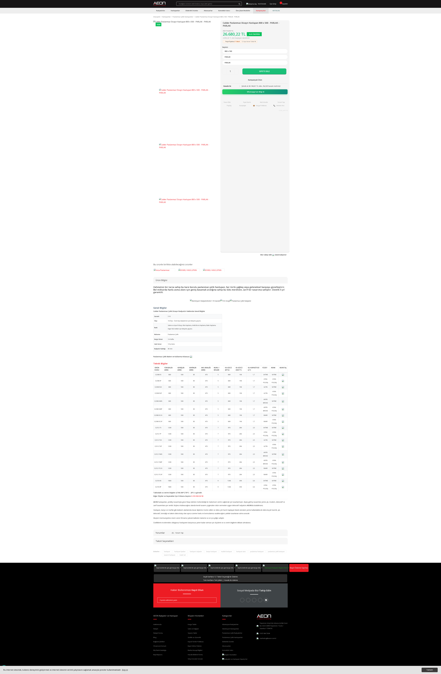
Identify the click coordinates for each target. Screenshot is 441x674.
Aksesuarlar (226, 646)
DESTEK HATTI (293, 568)
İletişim (155, 629)
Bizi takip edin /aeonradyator (273, 255)
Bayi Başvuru (157, 655)
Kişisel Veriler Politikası (196, 642)
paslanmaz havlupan (257, 552)
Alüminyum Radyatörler (230, 624)
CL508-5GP (158, 393)
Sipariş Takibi (192, 633)
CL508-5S (158, 375)
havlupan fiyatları (179, 552)
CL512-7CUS (158, 468)
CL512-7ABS (158, 454)
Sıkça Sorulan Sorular (195, 659)
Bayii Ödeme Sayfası (299, 568)
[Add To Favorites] (229, 102)
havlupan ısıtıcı (241, 552)
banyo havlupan (211, 552)
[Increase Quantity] (236, 71)
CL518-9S (158, 481)
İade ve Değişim (193, 629)
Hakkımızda (157, 624)
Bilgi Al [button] (125, 670)
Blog (154, 637)
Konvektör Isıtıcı (227, 650)
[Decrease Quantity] (224, 71)
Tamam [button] (429, 670)
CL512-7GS (158, 440)
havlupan (167, 552)
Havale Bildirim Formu (195, 655)
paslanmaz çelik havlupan (276, 552)
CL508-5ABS (158, 401)
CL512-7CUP (158, 474)
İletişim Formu (158, 633)
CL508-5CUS (158, 415)
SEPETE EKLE (264, 71)
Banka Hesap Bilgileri (195, 650)
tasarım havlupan (169, 555)
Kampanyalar (261, 11)
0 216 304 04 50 (197, 496)
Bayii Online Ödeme (195, 646)
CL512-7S (158, 428)
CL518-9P (158, 487)
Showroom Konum (159, 646)
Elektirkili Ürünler (228, 642)
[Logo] (159, 4)
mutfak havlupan (226, 552)
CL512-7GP (158, 446)
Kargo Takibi (192, 624)
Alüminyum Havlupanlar (230, 629)
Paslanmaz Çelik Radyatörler (232, 633)
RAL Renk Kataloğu (159, 650)
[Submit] (213, 600)
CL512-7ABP (158, 462)
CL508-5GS (158, 387)
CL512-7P (158, 434)
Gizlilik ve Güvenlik (194, 637)
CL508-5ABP (158, 409)
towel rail (183, 555)
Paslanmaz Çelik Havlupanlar (232, 637)
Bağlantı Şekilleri (159, 642)
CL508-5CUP (158, 421)
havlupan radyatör (196, 552)
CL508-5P (158, 381)
